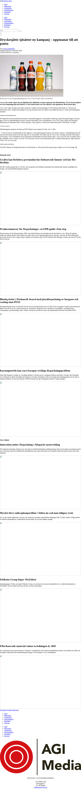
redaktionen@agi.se (40, 787)
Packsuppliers (8, 10)
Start (5, 4)
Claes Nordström (9, 49)
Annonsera (7, 8)
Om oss (6, 14)
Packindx (7, 12)
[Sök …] (1, 33)
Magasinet (7, 6)
